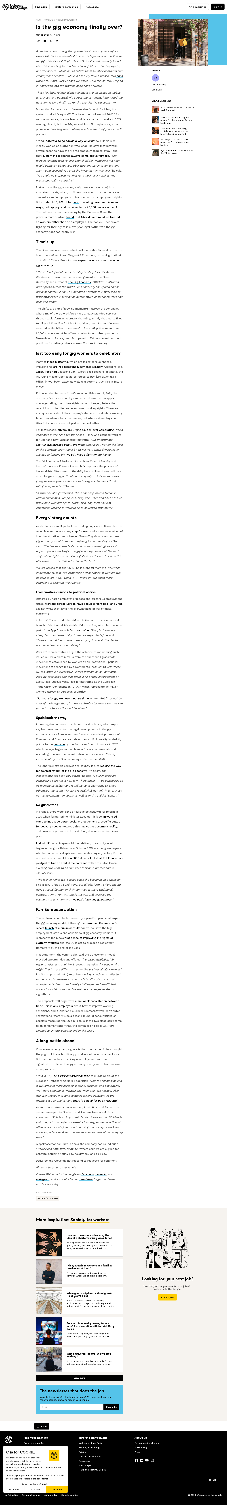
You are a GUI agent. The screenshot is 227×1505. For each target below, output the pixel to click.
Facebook (87, 1174)
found (70, 217)
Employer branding (89, 1447)
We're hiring (141, 1447)
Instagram (42, 1179)
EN (214, 1480)
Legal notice (11, 1495)
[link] (159, 84)
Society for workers (66, 20)
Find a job (41, 6)
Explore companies (66, 6)
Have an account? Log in (92, 1469)
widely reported (46, 371)
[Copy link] (38, 41)
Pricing (82, 1452)
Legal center (50, 1495)
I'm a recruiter (197, 6)
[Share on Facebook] (44, 41)
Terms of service (31, 1495)
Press (137, 1452)
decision (59, 744)
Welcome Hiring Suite (90, 1443)
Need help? (85, 1465)
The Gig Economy (79, 282)
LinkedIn (100, 1174)
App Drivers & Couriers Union (69, 630)
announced (110, 816)
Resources (92, 6)
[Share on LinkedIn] (57, 41)
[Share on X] (50, 41)
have (80, 313)
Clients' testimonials (90, 1456)
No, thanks (14, 1489)
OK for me (57, 1489)
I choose (35, 1489)
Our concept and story (147, 1443)
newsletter (86, 1179)
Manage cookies (69, 1495)
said (76, 202)
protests (60, 831)
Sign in (218, 6)
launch (49, 928)
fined (119, 76)
